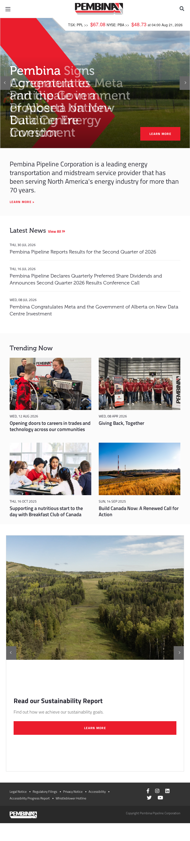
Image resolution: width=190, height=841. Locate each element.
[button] (5, 83)
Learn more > (23, 201)
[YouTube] (160, 798)
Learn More (95, 727)
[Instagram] (157, 791)
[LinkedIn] (167, 791)
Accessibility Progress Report (30, 798)
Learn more (160, 133)
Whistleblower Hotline (71, 798)
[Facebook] (148, 791)
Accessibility (97, 791)
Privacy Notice (73, 791)
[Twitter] (149, 798)
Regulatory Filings (45, 791)
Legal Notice (18, 791)
